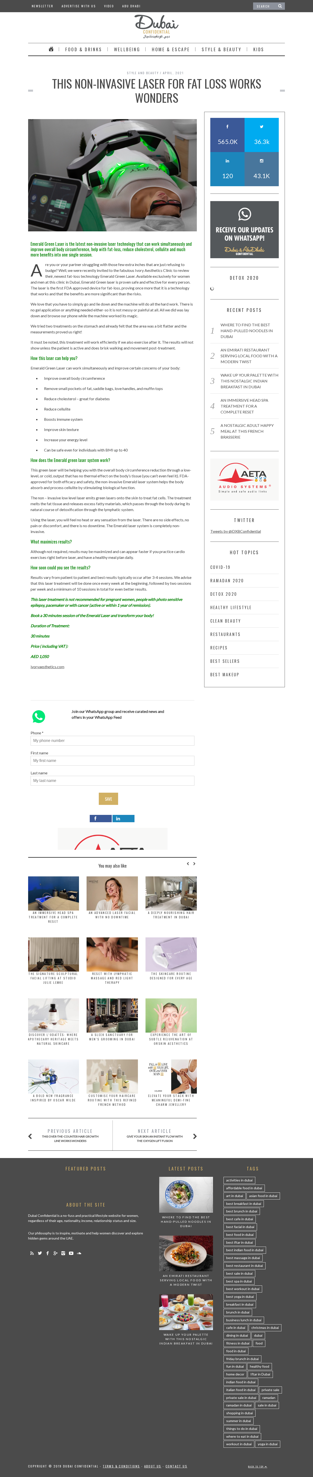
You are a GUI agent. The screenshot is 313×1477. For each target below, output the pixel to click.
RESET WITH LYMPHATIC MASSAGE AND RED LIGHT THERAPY (112, 978)
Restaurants (225, 634)
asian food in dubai (263, 1196)
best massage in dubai (243, 1258)
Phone (36, 732)
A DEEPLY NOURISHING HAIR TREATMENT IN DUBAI (171, 915)
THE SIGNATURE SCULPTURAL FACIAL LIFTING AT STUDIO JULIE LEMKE (53, 978)
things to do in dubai (241, 1428)
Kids (258, 49)
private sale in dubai (241, 1397)
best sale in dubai (239, 1273)
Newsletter (42, 6)
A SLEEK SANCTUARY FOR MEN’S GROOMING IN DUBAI (112, 1037)
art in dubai (234, 1196)
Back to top (256, 1466)
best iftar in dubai (239, 1242)
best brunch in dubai (241, 1211)
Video (109, 6)
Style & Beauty (221, 49)
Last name (39, 772)
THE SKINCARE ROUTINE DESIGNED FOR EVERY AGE (171, 976)
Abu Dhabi (131, 6)
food (259, 1343)
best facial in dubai (240, 1227)
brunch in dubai (237, 1312)
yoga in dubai (268, 1444)
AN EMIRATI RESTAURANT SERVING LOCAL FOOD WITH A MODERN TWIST (249, 356)
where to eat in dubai (242, 1436)
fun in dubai (235, 1366)
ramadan (268, 1397)
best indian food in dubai (244, 1250)
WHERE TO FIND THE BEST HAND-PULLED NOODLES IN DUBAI (247, 330)
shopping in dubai (239, 1413)
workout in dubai (239, 1444)
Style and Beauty (143, 73)
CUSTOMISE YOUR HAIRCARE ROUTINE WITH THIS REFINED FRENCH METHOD (112, 1100)
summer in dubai (238, 1421)
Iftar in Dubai (260, 1374)
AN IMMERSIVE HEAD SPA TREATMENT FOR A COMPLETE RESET (53, 917)
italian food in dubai (241, 1390)
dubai (258, 1335)
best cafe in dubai (239, 1219)
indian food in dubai (241, 1382)
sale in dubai (267, 1405)
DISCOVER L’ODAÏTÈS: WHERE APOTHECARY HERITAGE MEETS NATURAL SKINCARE (53, 1039)
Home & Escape (171, 49)
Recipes (219, 648)
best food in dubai (240, 1234)
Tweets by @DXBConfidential (235, 531)
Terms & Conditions (121, 1466)
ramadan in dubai (239, 1405)
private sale (270, 1390)
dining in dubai (237, 1335)
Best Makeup (224, 674)
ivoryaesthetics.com (47, 666)
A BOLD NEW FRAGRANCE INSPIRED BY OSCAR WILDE (53, 1098)
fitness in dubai (237, 1343)
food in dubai (236, 1351)
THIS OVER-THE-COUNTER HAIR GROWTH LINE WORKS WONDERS (70, 1135)
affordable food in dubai (244, 1188)
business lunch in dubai (243, 1320)
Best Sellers (225, 661)
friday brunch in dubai (242, 1359)
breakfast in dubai (239, 1304)
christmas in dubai (265, 1327)
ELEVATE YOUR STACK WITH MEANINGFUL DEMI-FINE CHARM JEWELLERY (171, 1100)
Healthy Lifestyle (231, 607)
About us (152, 1466)
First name (39, 752)
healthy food (259, 1366)
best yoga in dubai (240, 1296)
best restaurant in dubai (244, 1265)
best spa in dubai (239, 1281)
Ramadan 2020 (227, 581)
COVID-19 (220, 567)
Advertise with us (79, 6)
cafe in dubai (235, 1327)
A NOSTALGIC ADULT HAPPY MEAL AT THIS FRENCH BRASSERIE (247, 431)
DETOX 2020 (223, 594)
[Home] (51, 49)
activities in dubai (239, 1180)
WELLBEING (127, 49)
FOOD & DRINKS (83, 49)
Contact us (176, 1466)
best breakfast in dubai (243, 1203)
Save (108, 799)
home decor (235, 1374)
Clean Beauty (225, 621)
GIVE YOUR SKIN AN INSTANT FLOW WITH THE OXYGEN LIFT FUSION (155, 1135)
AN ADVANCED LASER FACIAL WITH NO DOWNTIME (112, 915)
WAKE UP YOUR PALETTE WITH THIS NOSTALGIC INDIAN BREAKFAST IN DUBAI (250, 381)
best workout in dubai (242, 1289)
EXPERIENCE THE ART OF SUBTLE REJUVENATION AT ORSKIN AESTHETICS (171, 1039)
